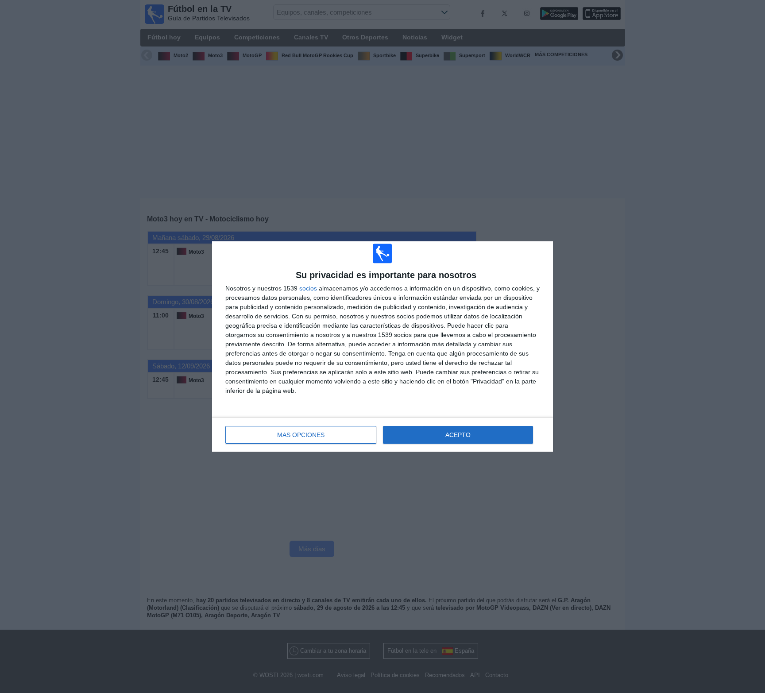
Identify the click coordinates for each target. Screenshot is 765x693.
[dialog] (382, 346)
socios (308, 288)
